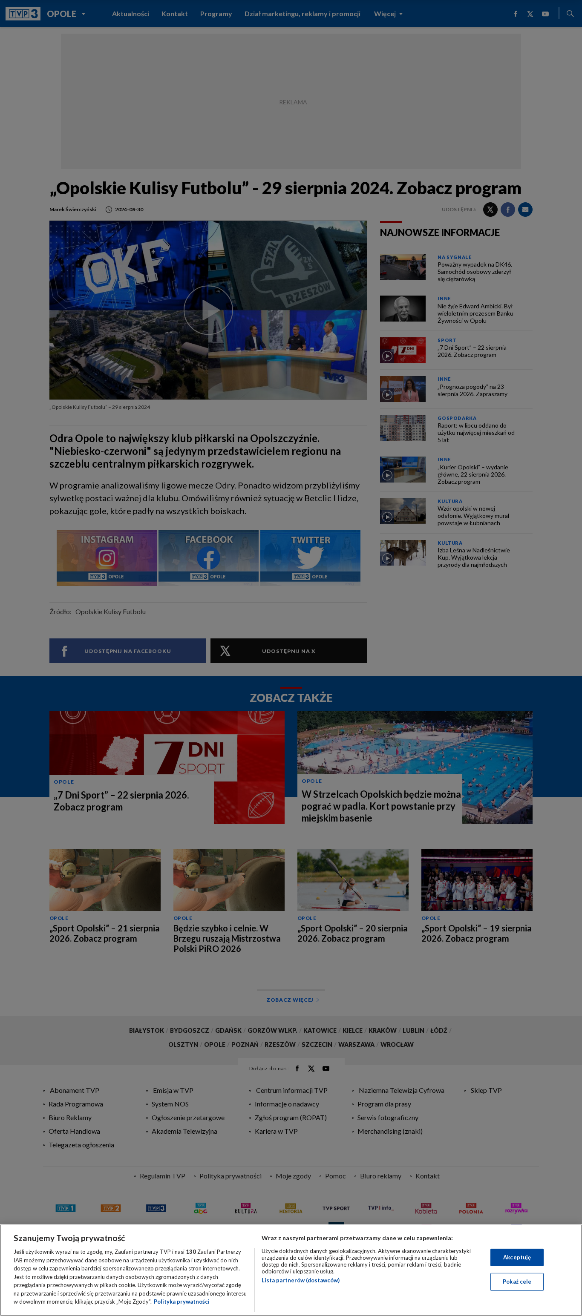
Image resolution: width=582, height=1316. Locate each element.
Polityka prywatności (182, 1301)
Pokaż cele (517, 1281)
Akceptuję (517, 1257)
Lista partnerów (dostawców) (301, 1280)
